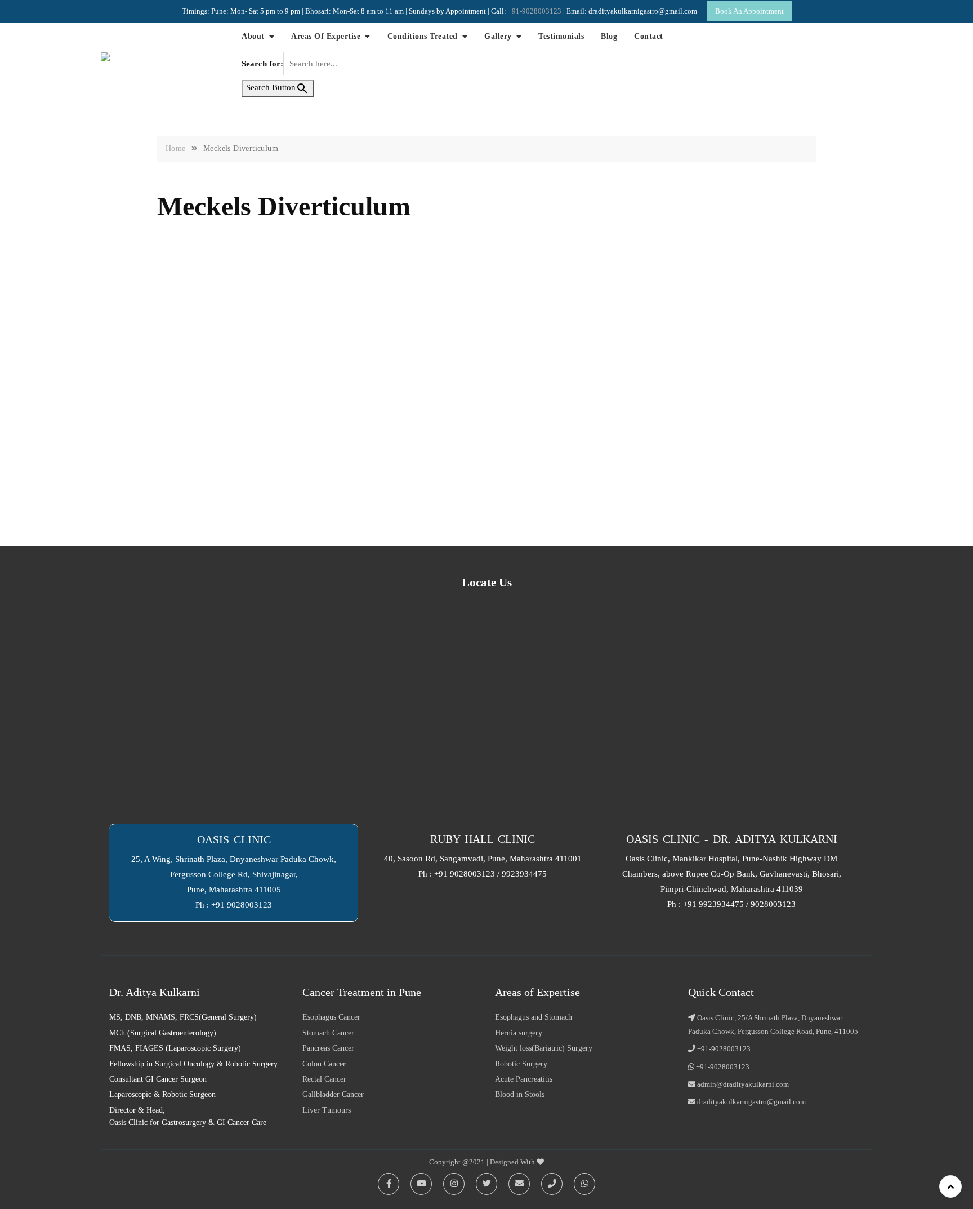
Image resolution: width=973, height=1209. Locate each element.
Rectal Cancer (324, 1079)
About (253, 36)
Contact (648, 36)
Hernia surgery (518, 1033)
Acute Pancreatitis (523, 1079)
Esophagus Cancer (331, 1017)
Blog (609, 36)
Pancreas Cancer (328, 1048)
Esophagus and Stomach (533, 1017)
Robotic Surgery (521, 1064)
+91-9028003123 (535, 11)
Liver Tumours (326, 1110)
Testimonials (561, 36)
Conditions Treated (422, 36)
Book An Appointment (749, 11)
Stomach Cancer (328, 1033)
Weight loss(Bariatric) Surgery (543, 1048)
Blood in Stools (519, 1094)
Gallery (498, 36)
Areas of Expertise (325, 36)
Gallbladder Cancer (333, 1094)
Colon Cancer (324, 1064)
